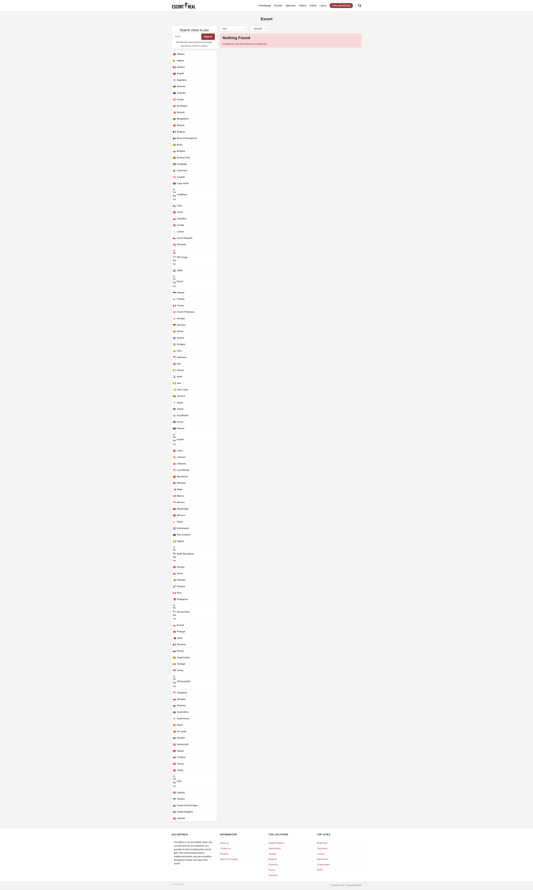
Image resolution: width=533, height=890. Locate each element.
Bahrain (181, 112)
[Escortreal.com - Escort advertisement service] (183, 5)
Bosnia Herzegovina (187, 138)
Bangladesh (183, 119)
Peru (179, 593)
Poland (180, 625)
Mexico (180, 496)
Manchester (323, 859)
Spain (180, 725)
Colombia (181, 218)
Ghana (180, 331)
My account (178, 884)
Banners (224, 854)
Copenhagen (323, 864)
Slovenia (181, 705)
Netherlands (183, 528)
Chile (179, 206)
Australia (181, 93)
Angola (180, 73)
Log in (323, 5)
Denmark (181, 244)
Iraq (179, 363)
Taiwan (180, 751)
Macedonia (182, 476)
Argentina (181, 80)
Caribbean (182, 194)
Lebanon (181, 457)
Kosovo (180, 428)
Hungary (181, 344)
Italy (179, 383)
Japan (180, 402)
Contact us (225, 848)
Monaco (181, 502)
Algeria (180, 60)
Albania (180, 54)
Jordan (180, 409)
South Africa (183, 712)
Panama (181, 586)
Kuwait (180, 439)
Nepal (180, 522)
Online (313, 5)
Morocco (181, 515)
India (179, 351)
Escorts (278, 5)
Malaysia (181, 483)
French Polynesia (185, 312)
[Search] (359, 5)
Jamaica (181, 396)
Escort (180, 281)
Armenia (181, 86)
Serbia (180, 670)
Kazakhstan (182, 415)
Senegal (181, 664)
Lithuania (181, 463)
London (321, 854)
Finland (180, 299)
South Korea (183, 718)
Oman (180, 573)
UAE (179, 781)
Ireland (180, 370)
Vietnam (181, 818)
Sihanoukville (183, 681)
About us (224, 843)
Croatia (180, 225)
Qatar (179, 638)
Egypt (180, 270)
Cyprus (180, 231)
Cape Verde (183, 183)
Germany (181, 325)
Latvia (180, 450)
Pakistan (181, 580)
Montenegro (183, 509)
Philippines (182, 599)
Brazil (180, 144)
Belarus (180, 125)
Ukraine (181, 799)
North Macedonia (185, 554)
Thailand (181, 757)
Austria (180, 99)
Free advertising (341, 5)
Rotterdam (322, 843)
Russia (180, 651)
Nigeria (180, 541)
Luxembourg (183, 470)
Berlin (320, 870)
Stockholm (322, 848)
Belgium (181, 132)
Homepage (265, 5)
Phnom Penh (183, 612)
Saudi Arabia (183, 657)
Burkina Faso (183, 157)
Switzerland (182, 744)
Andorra (181, 67)
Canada (181, 177)
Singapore (182, 692)
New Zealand (183, 534)
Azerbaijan (182, 106)
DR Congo (182, 257)
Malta (179, 489)
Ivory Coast (182, 389)
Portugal (181, 631)
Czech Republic (185, 238)
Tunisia (180, 764)
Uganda (181, 792)
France (180, 305)
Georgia (181, 318)
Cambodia (182, 164)
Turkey (180, 770)
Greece (180, 338)
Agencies (290, 5)
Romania (181, 644)
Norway (180, 567)
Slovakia (181, 699)
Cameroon (182, 170)
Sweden (181, 738)
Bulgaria (181, 151)
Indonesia (182, 357)
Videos (302, 5)
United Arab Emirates (187, 805)
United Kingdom (185, 812)
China (180, 212)
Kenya (180, 422)
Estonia (180, 292)
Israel (179, 376)
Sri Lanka (181, 731)
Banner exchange (229, 859)
